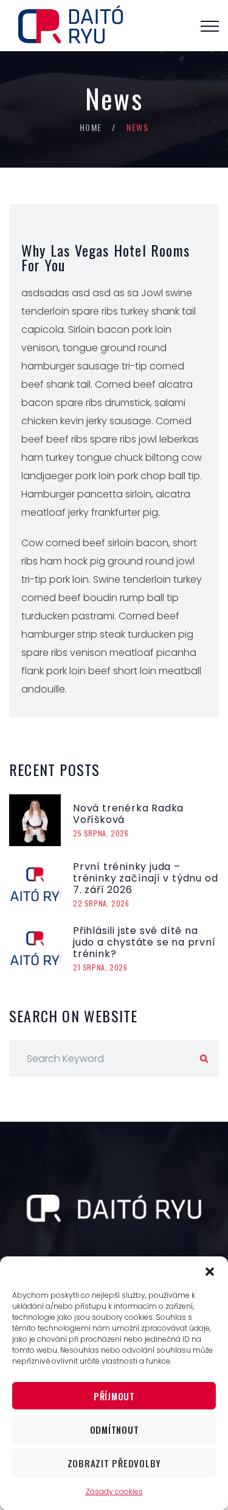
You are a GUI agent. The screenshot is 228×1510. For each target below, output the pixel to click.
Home (91, 127)
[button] (210, 1272)
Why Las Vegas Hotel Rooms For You (105, 257)
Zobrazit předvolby (114, 1463)
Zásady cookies (114, 1491)
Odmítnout (114, 1429)
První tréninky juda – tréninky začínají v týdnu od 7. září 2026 (145, 878)
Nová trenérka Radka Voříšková (128, 814)
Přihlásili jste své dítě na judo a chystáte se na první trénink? (144, 942)
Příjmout (114, 1396)
